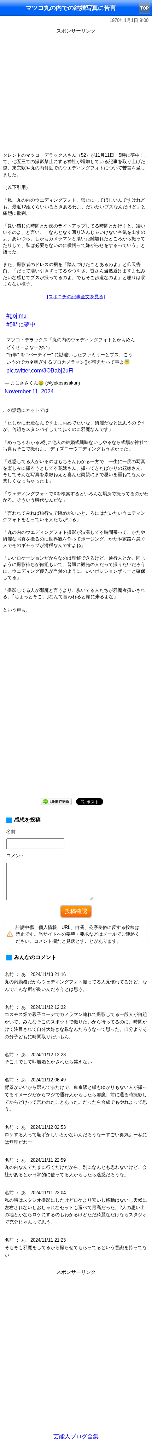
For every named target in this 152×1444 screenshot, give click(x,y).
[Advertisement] (76, 711)
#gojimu (16, 316)
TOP (144, 8)
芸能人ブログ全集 (76, 1436)
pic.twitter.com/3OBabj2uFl (40, 371)
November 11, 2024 (29, 391)
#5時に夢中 (20, 325)
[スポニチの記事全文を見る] (76, 296)
